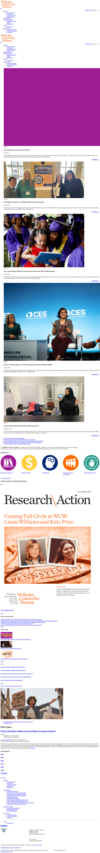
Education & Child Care (7, 472)
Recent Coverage (11, 781)
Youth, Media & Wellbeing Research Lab (17, 801)
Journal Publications (12, 811)
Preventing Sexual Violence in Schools (16, 795)
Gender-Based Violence (90, 472)
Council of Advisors (12, 816)
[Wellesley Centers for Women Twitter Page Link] (2, 825)
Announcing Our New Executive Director (14, 438)
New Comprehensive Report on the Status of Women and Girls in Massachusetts (23, 441)
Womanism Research (12, 797)
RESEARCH (7, 790)
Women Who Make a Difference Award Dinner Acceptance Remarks (28, 731)
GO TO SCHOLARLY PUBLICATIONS (11, 686)
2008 (2, 770)
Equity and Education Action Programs (16, 804)
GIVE (5, 821)
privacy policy (69, 850)
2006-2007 (4, 773)
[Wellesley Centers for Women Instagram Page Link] (7, 825)
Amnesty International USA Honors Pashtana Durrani (17, 443)
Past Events (10, 787)
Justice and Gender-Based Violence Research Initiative (20, 802)
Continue (50, 850)
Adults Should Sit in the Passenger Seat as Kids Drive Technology (17, 623)
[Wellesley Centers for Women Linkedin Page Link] (4, 825)
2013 (2, 757)
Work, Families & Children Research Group (18, 799)
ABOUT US (7, 813)
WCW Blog (10, 783)
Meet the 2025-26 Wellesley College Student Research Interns (13, 667)
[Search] (1, 8)
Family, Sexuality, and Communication (16, 792)
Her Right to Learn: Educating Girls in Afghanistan (11, 648)
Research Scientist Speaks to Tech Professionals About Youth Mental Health (22, 442)
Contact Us (9, 817)
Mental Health (45, 472)
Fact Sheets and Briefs (12, 809)
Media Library (10, 786)
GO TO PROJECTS (6, 478)
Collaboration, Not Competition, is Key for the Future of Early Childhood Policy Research (23, 622)
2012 (2, 760)
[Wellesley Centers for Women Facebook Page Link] (1, 825)
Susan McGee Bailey (7, 740)
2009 (2, 767)
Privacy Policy (38, 845)
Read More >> (95, 159)
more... (2, 613)
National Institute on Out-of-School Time (11, 847)
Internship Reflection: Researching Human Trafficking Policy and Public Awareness (21, 619)
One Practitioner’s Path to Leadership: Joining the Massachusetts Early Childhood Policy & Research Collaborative (29, 621)
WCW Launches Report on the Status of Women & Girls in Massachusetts (16, 639)
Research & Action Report (13, 808)
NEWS (5, 780)
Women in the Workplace (13, 798)
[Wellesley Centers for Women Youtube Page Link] (5, 825)
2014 (2, 754)
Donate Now (88, 10)
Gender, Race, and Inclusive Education (16, 794)
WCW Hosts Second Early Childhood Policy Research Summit (19, 439)
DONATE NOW (8, 723)
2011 (2, 764)
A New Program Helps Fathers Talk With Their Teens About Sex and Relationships (21, 625)
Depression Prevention (12, 791)
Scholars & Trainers (12, 815)
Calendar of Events (11, 784)
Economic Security (26, 472)
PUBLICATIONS (8, 806)
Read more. (33, 748)
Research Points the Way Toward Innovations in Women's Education (14, 658)
